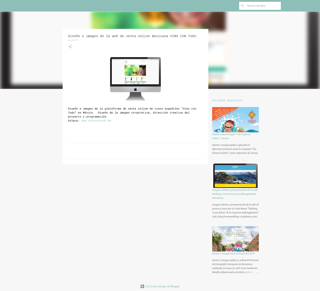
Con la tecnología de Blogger (162, 286)
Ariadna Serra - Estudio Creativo (85, 6)
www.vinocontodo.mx (96, 120)
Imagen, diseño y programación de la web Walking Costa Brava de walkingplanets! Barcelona (235, 194)
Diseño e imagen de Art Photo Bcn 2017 (233, 253)
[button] (70, 47)
